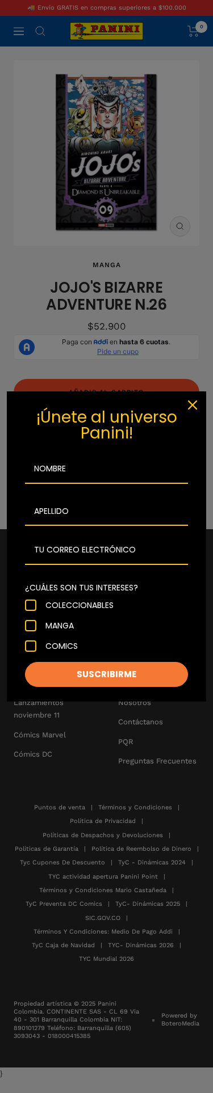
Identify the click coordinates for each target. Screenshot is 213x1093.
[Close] (192, 405)
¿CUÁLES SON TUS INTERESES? (81, 587)
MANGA (59, 625)
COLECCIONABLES (79, 605)
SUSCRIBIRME (106, 674)
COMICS (61, 646)
